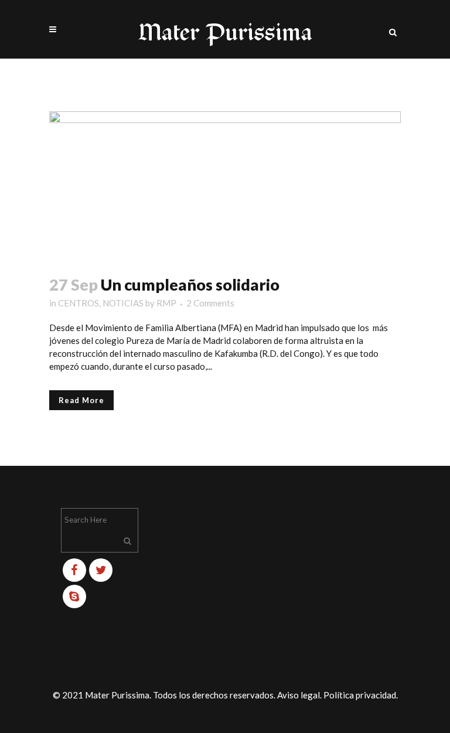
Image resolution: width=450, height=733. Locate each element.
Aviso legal (298, 695)
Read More (81, 400)
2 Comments (210, 303)
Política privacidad (359, 695)
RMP (166, 303)
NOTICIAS (123, 303)
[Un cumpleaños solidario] (225, 185)
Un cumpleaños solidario (190, 284)
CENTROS (78, 303)
